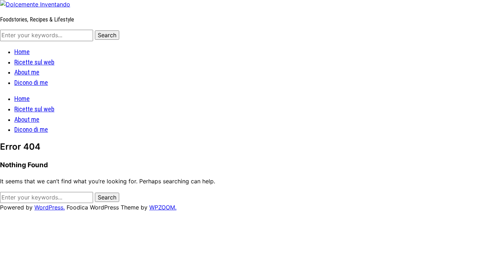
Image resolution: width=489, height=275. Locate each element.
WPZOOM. (162, 207)
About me (26, 72)
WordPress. (49, 207)
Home (22, 52)
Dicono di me (31, 82)
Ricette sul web (34, 62)
